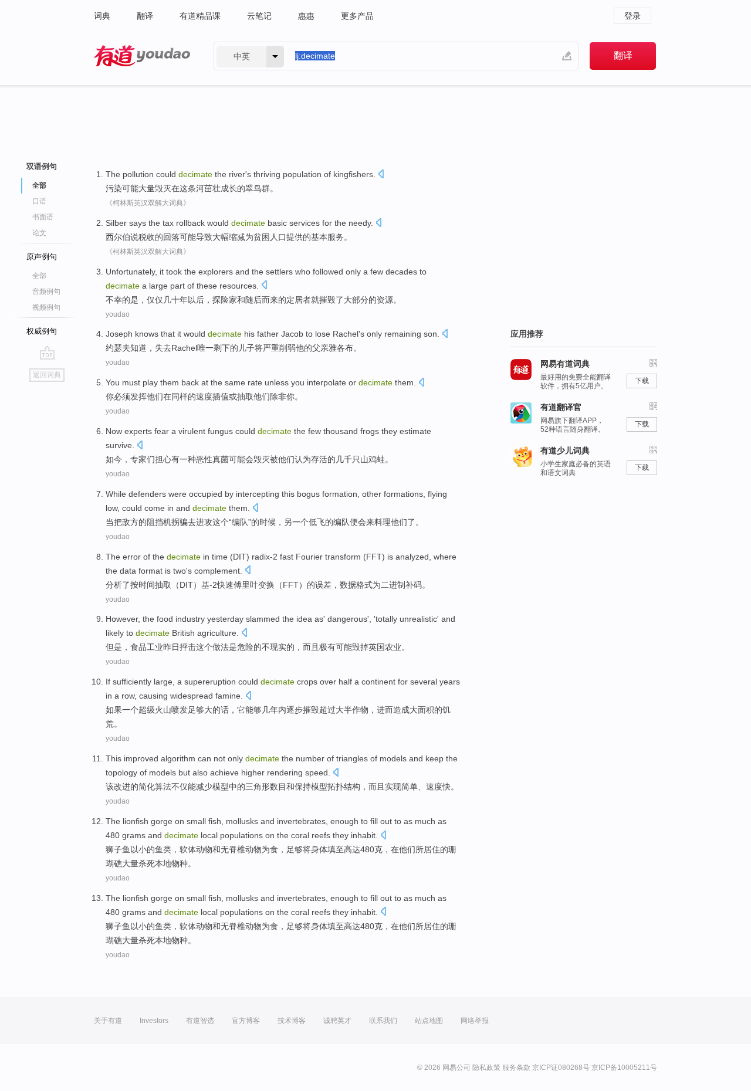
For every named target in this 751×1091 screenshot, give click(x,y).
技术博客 (292, 1021)
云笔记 (259, 16)
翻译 (145, 16)
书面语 (42, 217)
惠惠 (306, 16)
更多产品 (357, 16)
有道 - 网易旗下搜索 (142, 56)
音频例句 (46, 291)
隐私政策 (486, 1067)
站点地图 (429, 1021)
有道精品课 (200, 16)
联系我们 (383, 1021)
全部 (39, 276)
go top (47, 352)
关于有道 (108, 1021)
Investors (154, 1021)
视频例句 (46, 307)
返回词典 (47, 375)
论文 (39, 233)
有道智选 (200, 1021)
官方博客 (246, 1021)
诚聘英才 (337, 1021)
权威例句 (41, 331)
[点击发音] (381, 175)
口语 (39, 201)
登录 (632, 16)
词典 (102, 16)
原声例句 (41, 256)
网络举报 (475, 1021)
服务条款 (516, 1067)
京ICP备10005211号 (624, 1067)
